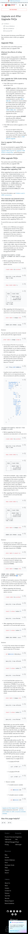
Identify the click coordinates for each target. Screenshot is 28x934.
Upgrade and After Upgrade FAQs (10, 808)
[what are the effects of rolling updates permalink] (8, 54)
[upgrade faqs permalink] (14, 43)
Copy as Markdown (10, 26)
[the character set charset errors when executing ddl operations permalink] (24, 200)
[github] (7, 911)
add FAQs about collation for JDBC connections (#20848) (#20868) (14, 811)
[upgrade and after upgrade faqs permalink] (18, 19)
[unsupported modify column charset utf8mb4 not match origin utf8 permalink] (5, 258)
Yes (4, 822)
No (10, 822)
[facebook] (17, 911)
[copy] (25, 268)
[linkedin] (14, 911)
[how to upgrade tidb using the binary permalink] (7, 144)
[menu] (2, 5)
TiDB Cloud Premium (15, 0)
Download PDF (8, 31)
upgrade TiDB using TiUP (8, 150)
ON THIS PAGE (13, 9)
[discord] (12, 914)
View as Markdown (9, 28)
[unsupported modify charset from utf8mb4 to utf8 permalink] (14, 429)
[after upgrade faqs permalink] (19, 158)
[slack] (20, 911)
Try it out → (14, 4)
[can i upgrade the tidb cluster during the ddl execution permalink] (16, 80)
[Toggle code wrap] (23, 268)
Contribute (6, 23)
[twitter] (10, 911)
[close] (25, 922)
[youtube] (15, 914)
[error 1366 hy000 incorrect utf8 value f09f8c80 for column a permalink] (8, 577)
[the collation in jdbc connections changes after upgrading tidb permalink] (22, 169)
